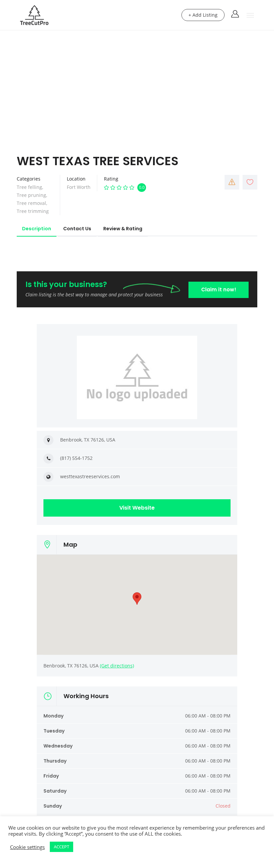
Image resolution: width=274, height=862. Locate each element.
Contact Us (77, 228)
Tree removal (31, 203)
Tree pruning (31, 195)
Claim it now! (218, 289)
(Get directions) (117, 665)
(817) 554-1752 (76, 458)
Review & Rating (122, 228)
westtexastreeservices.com (90, 476)
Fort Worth (79, 187)
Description (36, 228)
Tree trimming (33, 211)
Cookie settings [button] (27, 847)
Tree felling (29, 187)
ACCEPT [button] (61, 847)
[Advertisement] (137, 80)
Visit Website (137, 508)
